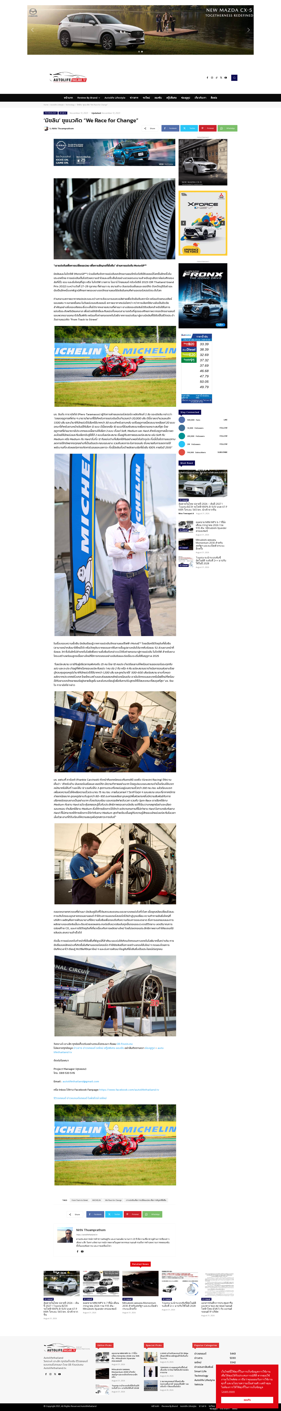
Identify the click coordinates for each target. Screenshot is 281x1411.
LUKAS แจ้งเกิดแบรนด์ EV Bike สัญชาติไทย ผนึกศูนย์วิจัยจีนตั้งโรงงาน (174, 1356)
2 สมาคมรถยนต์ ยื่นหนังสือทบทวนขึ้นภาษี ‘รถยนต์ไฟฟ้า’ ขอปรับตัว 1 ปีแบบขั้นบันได (174, 1384)
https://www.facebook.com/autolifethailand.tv (129, 1090)
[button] (140, 30)
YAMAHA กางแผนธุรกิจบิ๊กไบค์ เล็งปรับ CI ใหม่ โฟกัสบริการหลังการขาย (174, 1370)
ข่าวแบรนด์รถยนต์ (77, 1098)
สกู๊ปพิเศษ (109, 1048)
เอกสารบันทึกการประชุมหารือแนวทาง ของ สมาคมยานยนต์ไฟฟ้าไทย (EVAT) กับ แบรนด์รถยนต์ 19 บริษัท (217, 1307)
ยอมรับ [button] (247, 1400)
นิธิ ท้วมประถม (125, 1044)
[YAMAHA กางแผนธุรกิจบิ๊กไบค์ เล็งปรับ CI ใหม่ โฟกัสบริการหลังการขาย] (150, 1371)
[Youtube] (225, 78)
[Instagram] (212, 78)
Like (225, 420)
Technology (70, 105)
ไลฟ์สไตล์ (93, 1098)
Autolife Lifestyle (57, 105)
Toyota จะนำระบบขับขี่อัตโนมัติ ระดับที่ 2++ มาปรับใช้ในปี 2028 (211, 560)
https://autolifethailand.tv (86, 1235)
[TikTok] (216, 78)
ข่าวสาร (63, 113)
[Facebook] (207, 78)
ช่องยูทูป (150, 1048)
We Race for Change (113, 1200)
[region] (140, 30)
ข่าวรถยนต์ (89, 1048)
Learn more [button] (228, 1391)
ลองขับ (120, 1048)
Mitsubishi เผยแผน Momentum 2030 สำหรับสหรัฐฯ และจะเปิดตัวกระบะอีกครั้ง (210, 544)
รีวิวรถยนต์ (60, 1098)
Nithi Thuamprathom (63, 128)
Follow (223, 428)
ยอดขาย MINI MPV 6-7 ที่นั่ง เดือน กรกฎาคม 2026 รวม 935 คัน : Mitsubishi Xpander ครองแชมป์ (211, 526)
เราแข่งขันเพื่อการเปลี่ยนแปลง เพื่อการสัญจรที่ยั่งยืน (146, 1200)
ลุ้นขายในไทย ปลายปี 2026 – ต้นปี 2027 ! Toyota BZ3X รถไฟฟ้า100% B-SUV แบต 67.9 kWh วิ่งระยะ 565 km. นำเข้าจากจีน (203, 506)
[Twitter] (221, 78)
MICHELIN (96, 1200)
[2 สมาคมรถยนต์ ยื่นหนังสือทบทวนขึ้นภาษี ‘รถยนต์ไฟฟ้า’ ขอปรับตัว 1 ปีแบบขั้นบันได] (150, 1385)
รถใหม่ (99, 1048)
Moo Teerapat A (186, 513)
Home (46, 105)
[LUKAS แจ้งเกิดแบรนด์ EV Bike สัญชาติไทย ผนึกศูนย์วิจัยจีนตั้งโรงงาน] (150, 1357)
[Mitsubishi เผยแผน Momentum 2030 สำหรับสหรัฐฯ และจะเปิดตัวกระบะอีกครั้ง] (186, 544)
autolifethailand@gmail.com (81, 1081)
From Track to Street (80, 1200)
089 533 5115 (67, 1073)
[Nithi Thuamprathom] (46, 128)
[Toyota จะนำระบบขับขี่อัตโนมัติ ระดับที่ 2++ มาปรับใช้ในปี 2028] (186, 562)
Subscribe (222, 452)
